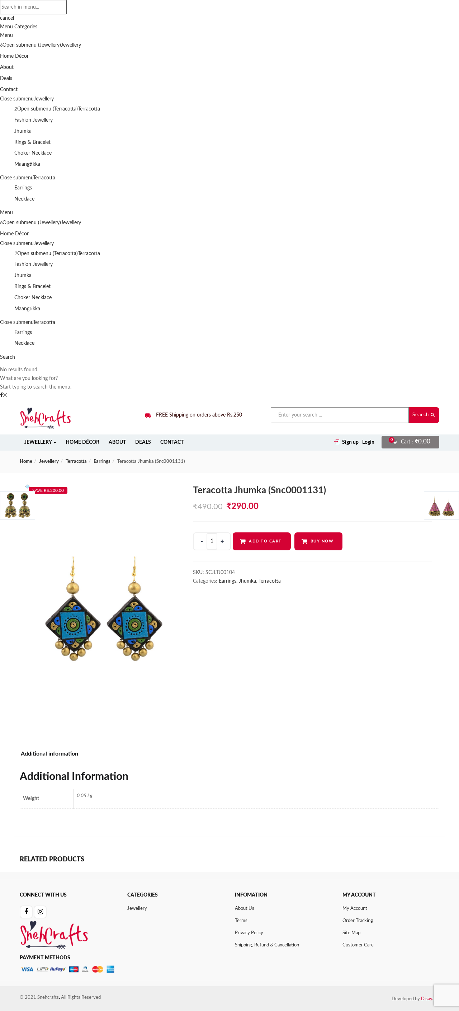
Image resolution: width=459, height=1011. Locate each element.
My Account (354, 908)
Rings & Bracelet (32, 142)
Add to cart (265, 541)
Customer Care (358, 945)
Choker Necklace (33, 153)
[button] (414, 442)
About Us (244, 908)
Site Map (351, 933)
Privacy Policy (249, 933)
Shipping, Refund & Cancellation (267, 945)
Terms (241, 920)
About (7, 67)
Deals (6, 78)
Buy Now (322, 541)
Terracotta (89, 109)
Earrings (23, 188)
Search (421, 415)
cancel (7, 18)
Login (368, 442)
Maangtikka (27, 164)
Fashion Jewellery (33, 120)
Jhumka (23, 131)
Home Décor (14, 56)
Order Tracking (357, 920)
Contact (9, 89)
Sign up (350, 442)
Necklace (24, 199)
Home (26, 461)
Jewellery (71, 45)
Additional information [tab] (49, 754)
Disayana (430, 999)
